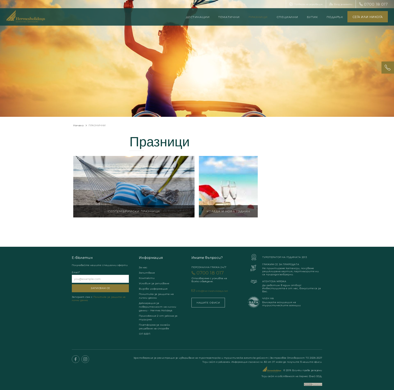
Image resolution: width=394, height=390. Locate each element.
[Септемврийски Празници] (134, 186)
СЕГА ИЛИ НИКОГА (368, 17)
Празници (258, 17)
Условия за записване (154, 283)
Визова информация (153, 288)
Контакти (147, 278)
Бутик (312, 17)
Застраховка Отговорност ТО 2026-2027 (296, 357)
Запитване (147, 272)
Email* (76, 272)
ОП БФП (144, 333)
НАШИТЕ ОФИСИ (208, 302)
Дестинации (198, 17)
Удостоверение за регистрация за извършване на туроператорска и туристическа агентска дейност (201, 357)
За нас (143, 267)
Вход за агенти (343, 4)
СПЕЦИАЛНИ (287, 17)
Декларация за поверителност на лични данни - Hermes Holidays (157, 306)
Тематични (228, 17)
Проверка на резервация (308, 4)
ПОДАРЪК (334, 17)
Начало (78, 125)
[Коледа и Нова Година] (228, 186)
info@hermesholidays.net (212, 290)
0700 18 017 (376, 4)
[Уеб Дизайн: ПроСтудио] (313, 381)
